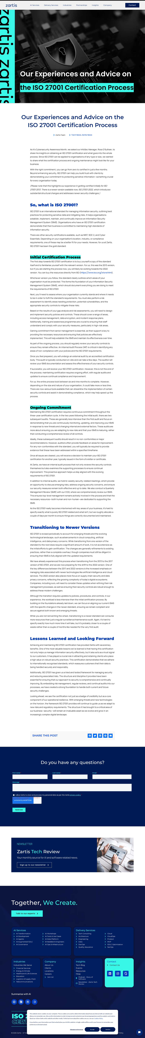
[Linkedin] (110, 973)
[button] (90, 736)
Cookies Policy (98, 1018)
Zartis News (87, 135)
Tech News (76, 135)
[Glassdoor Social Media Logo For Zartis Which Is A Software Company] (126, 973)
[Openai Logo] (14, 1002)
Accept (92, 1029)
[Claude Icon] (21, 1002)
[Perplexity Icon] (28, 1002)
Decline (108, 1029)
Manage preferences (76, 1029)
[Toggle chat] (139, 1032)
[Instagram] (118, 973)
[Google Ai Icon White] (34, 1002)
